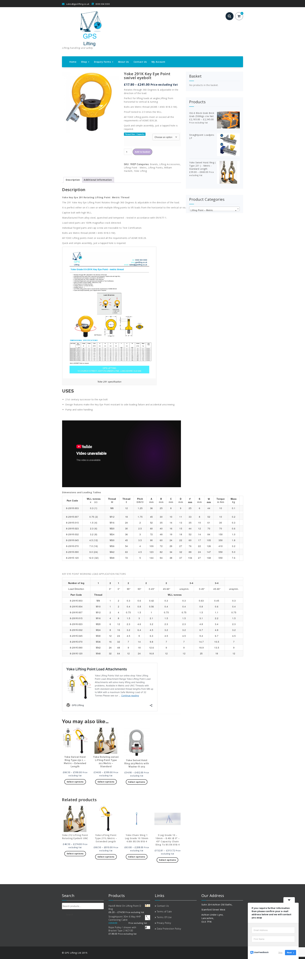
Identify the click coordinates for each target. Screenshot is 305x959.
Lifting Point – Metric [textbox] (213, 210)
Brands (154, 164)
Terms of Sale (164, 911)
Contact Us (140, 61)
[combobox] (214, 209)
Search (69, 914)
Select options (75, 781)
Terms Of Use (164, 917)
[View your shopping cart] (240, 16)
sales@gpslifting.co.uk (77, 4)
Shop (84, 61)
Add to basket (142, 151)
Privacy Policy (164, 922)
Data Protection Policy (169, 928)
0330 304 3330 (102, 4)
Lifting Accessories (169, 164)
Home (72, 61)
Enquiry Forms (103, 61)
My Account (158, 61)
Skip (280, 952)
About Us (123, 61)
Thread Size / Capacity (134, 134)
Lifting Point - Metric (135, 167)
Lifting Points (155, 167)
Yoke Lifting (140, 170)
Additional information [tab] (98, 179)
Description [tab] (73, 179)
